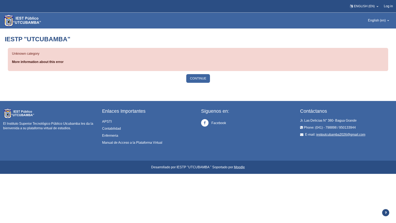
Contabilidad (111, 128)
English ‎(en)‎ (377, 20)
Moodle (239, 167)
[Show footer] (385, 212)
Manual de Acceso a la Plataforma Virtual (132, 142)
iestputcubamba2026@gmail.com (340, 134)
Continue (198, 78)
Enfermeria (110, 135)
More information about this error (38, 62)
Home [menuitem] (11, 6)
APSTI (107, 121)
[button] (364, 6)
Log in (388, 6)
